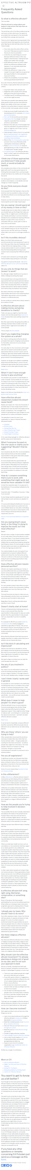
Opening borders (9, 119)
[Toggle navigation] (3, 5)
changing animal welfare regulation (14, 136)
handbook (18, 1018)
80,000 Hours (8, 426)
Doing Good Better (16, 1020)
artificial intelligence (10, 130)
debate (17, 330)
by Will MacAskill (14, 1070)
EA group (25, 1037)
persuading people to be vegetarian (16, 134)
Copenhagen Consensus (11, 434)
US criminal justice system (19, 140)
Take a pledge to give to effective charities (16, 1035)
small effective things (21, 1029)
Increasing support (9, 151)
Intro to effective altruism (11, 1062)
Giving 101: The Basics (10, 1068)
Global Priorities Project (11, 432)
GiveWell (6, 424)
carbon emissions (14, 145)
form (3, 1159)
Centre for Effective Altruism (12, 1072)
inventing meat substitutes (12, 138)
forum (25, 1022)
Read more (4, 369)
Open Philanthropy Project (12, 430)
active (13, 330)
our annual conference (12, 1024)
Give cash (7, 117)
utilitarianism (9, 777)
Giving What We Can (10, 428)
